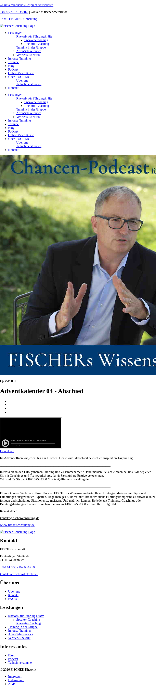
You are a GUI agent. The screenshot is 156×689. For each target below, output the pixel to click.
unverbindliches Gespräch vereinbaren (28, 5)
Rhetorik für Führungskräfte (34, 36)
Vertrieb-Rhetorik (19, 638)
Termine (13, 62)
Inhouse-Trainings (19, 58)
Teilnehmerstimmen (28, 84)
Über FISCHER (18, 77)
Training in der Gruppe (31, 47)
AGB (11, 684)
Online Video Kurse (21, 73)
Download (7, 451)
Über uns (22, 80)
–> (1, 5)
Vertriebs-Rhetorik (28, 54)
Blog (11, 65)
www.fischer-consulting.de (17, 525)
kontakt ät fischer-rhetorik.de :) (19, 574)
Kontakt (13, 88)
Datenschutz (16, 680)
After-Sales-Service (28, 51)
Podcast (13, 69)
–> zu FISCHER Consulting (18, 19)
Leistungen (15, 32)
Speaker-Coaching (36, 40)
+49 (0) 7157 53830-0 (14, 12)
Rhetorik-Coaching (36, 43)
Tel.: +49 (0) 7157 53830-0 (17, 566)
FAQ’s (12, 599)
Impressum (15, 676)
